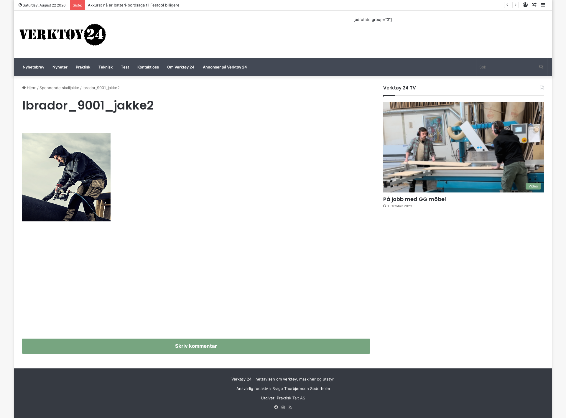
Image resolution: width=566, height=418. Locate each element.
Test (125, 67)
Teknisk (105, 67)
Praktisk (83, 67)
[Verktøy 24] (63, 34)
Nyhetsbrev (33, 67)
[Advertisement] (196, 282)
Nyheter (60, 67)
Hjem (31, 87)
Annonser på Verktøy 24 (225, 67)
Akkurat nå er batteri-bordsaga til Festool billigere (134, 5)
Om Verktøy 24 (181, 67)
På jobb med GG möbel (414, 199)
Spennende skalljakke (59, 87)
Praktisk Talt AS (291, 398)
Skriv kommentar (196, 346)
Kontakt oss (148, 67)
